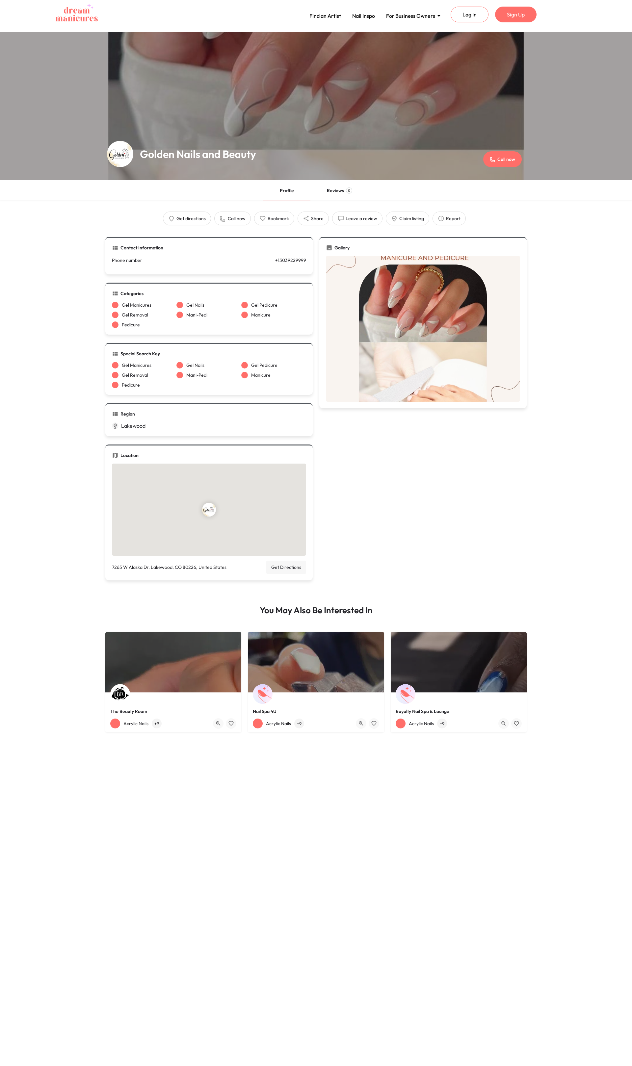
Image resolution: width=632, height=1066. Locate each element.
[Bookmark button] (231, 723)
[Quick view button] (218, 723)
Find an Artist (325, 16)
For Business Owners (410, 16)
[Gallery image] (423, 329)
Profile (287, 190)
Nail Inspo (363, 16)
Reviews (338, 190)
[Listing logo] (120, 154)
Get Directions (286, 567)
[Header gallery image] (316, 106)
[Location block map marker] (209, 510)
